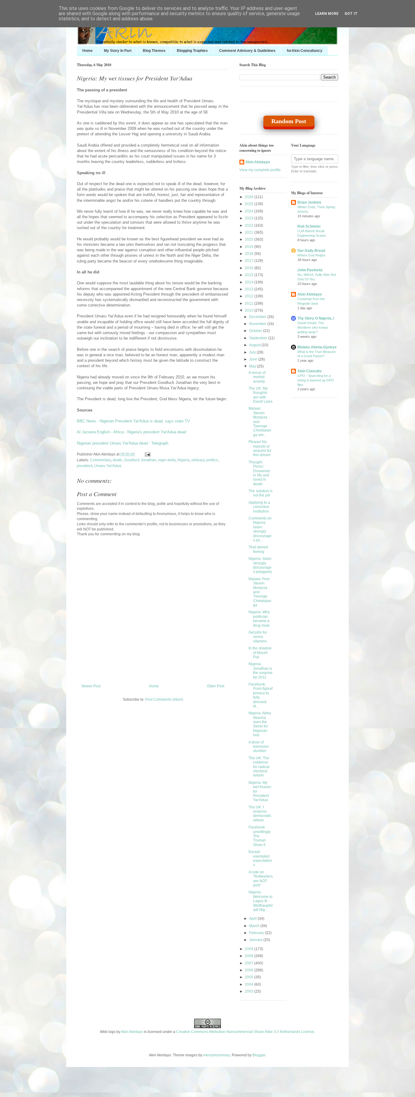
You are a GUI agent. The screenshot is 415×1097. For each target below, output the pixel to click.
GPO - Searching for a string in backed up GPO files (315, 380)
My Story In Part (118, 51)
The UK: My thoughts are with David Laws (261, 395)
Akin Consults (309, 371)
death (117, 460)
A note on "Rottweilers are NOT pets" (261, 878)
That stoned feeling (258, 549)
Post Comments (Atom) (164, 699)
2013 (249, 289)
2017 (249, 261)
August (255, 345)
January (256, 940)
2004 (249, 984)
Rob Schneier (309, 226)
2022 (249, 225)
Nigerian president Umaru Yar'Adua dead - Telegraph (122, 443)
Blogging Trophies (192, 51)
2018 (249, 254)
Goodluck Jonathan (140, 460)
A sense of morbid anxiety (257, 377)
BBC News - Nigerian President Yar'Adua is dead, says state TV (133, 421)
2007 (249, 963)
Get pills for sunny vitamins (258, 636)
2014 (249, 282)
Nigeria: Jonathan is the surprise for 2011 (261, 670)
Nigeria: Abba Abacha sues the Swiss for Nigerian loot (260, 724)
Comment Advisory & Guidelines (247, 51)
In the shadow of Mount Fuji (260, 652)
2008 (249, 956)
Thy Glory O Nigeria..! (315, 318)
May (253, 366)
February (257, 933)
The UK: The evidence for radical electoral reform (259, 767)
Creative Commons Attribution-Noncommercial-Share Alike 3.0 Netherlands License (245, 1032)
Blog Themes (154, 51)
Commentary (100, 460)
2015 (249, 275)
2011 (249, 303)
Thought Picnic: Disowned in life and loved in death (259, 473)
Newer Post (91, 686)
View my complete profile (260, 170)
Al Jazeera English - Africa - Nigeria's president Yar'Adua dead (131, 432)
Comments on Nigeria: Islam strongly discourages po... (260, 529)
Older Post (215, 686)
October (256, 331)
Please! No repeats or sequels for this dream (260, 448)
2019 (249, 247)
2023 (249, 218)
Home (87, 51)
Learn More (326, 14)
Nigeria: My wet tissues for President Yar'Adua (134, 78)
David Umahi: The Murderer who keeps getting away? (312, 327)
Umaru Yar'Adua (107, 466)
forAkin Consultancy (304, 51)
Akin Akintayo (257, 162)
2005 (249, 977)
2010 (249, 310)
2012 (249, 296)
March (254, 926)
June (253, 359)
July (253, 352)
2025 (249, 204)
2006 (249, 970)
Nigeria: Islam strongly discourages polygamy (260, 565)
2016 (249, 268)
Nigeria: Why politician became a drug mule (259, 618)
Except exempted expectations (260, 858)
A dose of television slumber (259, 746)
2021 (249, 232)
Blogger (258, 1055)
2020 (249, 239)
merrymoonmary (216, 1055)
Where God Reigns (311, 255)
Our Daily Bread (311, 251)
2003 (249, 991)
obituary (197, 460)
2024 (249, 211)
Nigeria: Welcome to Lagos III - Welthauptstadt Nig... (261, 901)
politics (212, 460)
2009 (249, 949)
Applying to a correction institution (259, 506)
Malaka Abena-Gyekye (317, 347)
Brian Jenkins (309, 202)
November (258, 324)
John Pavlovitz (310, 270)
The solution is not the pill (261, 493)
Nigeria (183, 460)
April (253, 918)
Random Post (288, 121)
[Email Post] (146, 454)
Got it (351, 14)
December (258, 317)
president (84, 466)
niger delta (167, 460)
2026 (249, 197)
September (258, 338)
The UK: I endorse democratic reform (260, 813)
